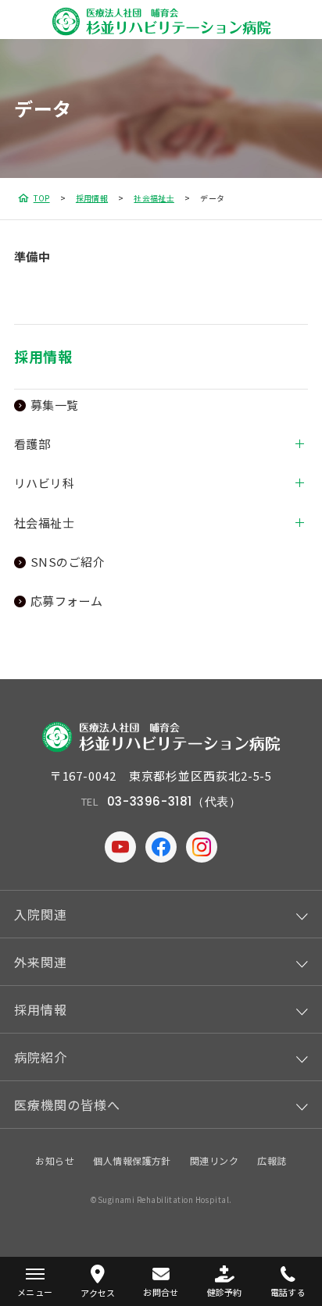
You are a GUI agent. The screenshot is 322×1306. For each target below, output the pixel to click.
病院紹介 (40, 1057)
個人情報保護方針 (132, 1160)
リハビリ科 (44, 483)
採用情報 (92, 198)
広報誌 (271, 1160)
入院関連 (40, 914)
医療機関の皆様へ (67, 1104)
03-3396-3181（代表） (174, 801)
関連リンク (214, 1160)
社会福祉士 (154, 198)
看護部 (32, 444)
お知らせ (54, 1160)
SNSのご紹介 (67, 561)
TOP (42, 198)
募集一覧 (54, 405)
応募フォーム (66, 601)
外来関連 (40, 961)
